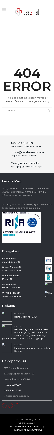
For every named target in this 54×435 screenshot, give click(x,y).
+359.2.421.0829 (12, 384)
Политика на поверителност (26, 426)
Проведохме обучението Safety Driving (32, 349)
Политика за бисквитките (27, 430)
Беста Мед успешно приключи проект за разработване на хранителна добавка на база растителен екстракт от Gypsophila (25, 334)
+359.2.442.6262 (12, 390)
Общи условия (25, 423)
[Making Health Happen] (27, 12)
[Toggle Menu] (4, 9)
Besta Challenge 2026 (25, 316)
